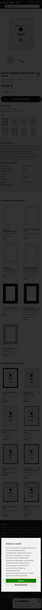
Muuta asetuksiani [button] (21, 585)
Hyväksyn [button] (21, 581)
